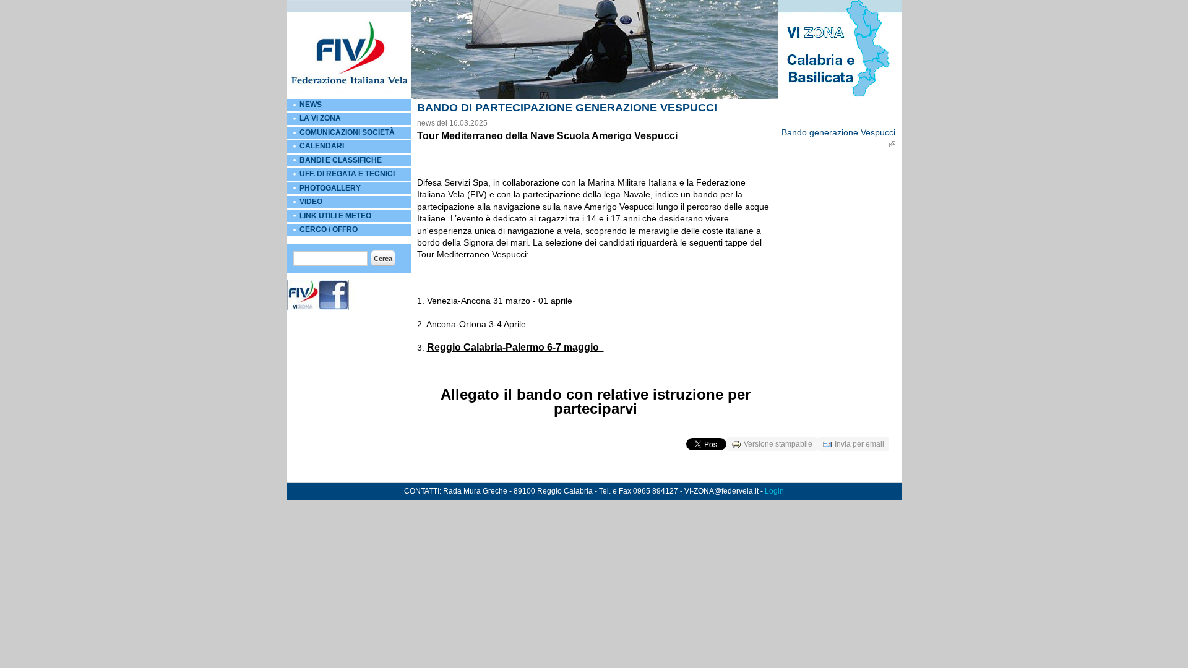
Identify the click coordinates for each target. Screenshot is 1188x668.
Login (774, 491)
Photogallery (330, 188)
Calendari (321, 146)
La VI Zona (320, 118)
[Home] (349, 96)
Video (310, 201)
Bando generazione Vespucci (838, 132)
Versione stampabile (778, 444)
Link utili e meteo (335, 216)
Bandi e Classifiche (340, 160)
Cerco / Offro (328, 229)
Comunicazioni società (347, 132)
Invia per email (859, 444)
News (310, 104)
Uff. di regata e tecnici (347, 173)
